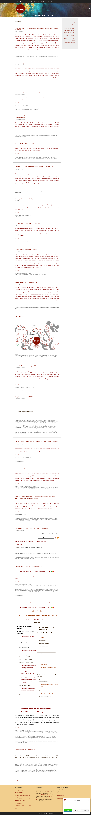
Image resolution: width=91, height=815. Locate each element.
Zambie (42, 159)
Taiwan (20, 159)
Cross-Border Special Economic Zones (24, 588)
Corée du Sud (41, 765)
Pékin (34, 429)
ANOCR (37, 790)
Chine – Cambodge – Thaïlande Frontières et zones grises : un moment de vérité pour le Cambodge (36, 28)
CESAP (57, 732)
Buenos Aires (22, 422)
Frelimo (55, 425)
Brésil (27, 157)
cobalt (40, 423)
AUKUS (17, 307)
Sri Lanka (42, 356)
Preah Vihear (55, 191)
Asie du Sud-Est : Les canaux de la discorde (26, 249)
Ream (24, 216)
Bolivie (48, 421)
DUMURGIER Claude (19, 514)
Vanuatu (36, 159)
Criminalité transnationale (30, 56)
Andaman (26, 557)
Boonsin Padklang (25, 191)
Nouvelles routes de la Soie (48, 428)
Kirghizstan (16, 356)
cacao (39, 106)
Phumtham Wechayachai (39, 191)
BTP (28, 764)
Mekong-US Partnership (35, 739)
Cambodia (45, 585)
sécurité (54, 431)
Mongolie (28, 356)
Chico (39, 764)
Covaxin (45, 765)
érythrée (26, 425)
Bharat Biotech (53, 763)
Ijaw (20, 767)
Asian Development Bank (38, 731)
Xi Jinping (20, 433)
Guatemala (19, 158)
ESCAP (50, 735)
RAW (47, 429)
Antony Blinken (42, 763)
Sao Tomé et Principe (48, 431)
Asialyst (45, 791)
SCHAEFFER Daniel (18, 556)
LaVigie (50, 796)
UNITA (47, 432)
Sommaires (36, 1)
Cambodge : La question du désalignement (25, 199)
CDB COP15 (50, 585)
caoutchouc (48, 106)
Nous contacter (60, 792)
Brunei (33, 355)
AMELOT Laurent (19, 134)
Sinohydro (23, 432)
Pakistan (29, 429)
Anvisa (47, 763)
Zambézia (55, 771)
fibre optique (35, 766)
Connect (34, 458)
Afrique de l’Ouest (43, 420)
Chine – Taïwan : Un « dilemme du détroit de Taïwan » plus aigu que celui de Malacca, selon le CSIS (24, 807)
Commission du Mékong (21, 733)
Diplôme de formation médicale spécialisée (26, 518)
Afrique (20, 106)
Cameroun (30, 422)
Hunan (16, 767)
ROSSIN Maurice (52, 554)
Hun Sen (33, 191)
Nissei (39, 428)
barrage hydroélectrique (24, 732)
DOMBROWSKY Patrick (40, 553)
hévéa (16, 109)
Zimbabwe (24, 433)
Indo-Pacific (32, 589)
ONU (44, 158)
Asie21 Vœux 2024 (19, 316)
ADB (23, 731)
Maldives (25, 356)
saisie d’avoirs (20, 136)
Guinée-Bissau (52, 108)
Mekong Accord (42, 738)
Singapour (33, 109)
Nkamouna (42, 428)
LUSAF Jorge (27, 105)
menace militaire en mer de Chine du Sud (27, 488)
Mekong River (54, 738)
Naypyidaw (40, 488)
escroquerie (36, 135)
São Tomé (43, 431)
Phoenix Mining (37, 429)
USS (37, 520)
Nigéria (46, 769)
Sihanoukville (48, 307)
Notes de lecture (43, 1)
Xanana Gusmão (50, 771)
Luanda (34, 427)
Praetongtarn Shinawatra (48, 191)
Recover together (53, 458)
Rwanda (18, 431)
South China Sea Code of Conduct (39, 591)
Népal (42, 158)
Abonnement (29, 1)
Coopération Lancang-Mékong (24, 735)
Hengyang (53, 766)
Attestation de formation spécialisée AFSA (25, 515)
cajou (41, 106)
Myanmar (39, 158)
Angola (22, 157)
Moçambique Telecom (23, 769)
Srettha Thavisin (44, 274)
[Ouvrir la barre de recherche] (74, 1)
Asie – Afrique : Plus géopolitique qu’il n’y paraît (27, 93)
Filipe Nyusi (39, 425)
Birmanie (23, 135)
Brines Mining (17, 422)
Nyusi (55, 428)
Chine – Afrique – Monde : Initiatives (24, 143)
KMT (73, 32)
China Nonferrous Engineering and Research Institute (28, 423)
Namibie (31, 428)
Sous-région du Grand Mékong (33, 741)
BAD (49, 731)
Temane (26, 771)
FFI (54, 518)
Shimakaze (44, 307)
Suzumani (53, 307)
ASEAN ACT (23, 458)
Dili (24, 766)
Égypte (23, 425)
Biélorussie (16, 764)
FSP (35, 519)
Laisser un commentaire (20, 275)
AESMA (42, 794)
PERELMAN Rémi (40, 554)
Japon (36, 307)
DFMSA (42, 517)
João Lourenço (47, 426)
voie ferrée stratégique (43, 592)
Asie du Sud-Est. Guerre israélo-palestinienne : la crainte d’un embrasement (34, 366)
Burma (38, 585)
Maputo (46, 427)
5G (16, 763)
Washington (17, 433)
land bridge (35, 274)
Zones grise (56, 56)
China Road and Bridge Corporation (25, 765)
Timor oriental (30, 771)
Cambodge (17, 56)
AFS (16, 515)
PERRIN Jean (46, 554)
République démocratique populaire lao (21, 741)
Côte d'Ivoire (18, 108)
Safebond (21, 431)
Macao (22, 356)
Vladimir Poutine (55, 432)
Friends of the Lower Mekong (24, 736)
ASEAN (20, 191)
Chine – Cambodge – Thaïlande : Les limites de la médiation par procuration (34, 63)
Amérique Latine (21, 557)
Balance (27, 458)
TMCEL (38, 771)
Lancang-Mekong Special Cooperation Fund (26, 590)
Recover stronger (47, 458)
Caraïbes (36, 557)
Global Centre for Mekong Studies (37, 736)
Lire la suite (17, 52)
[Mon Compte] (52, 1)
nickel (36, 428)
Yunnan (51, 592)
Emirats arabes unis (33, 108)
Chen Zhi (21, 56)
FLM (18, 736)
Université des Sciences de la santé (30, 520)
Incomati (22, 767)
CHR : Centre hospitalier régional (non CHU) (28, 517)
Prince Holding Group (46, 56)
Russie (40, 356)
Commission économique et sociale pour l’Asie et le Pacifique (36, 733)
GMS (45, 736)
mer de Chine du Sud (21, 558)
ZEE (15, 772)
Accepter (67, 810)
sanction (24, 136)
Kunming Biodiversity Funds (39, 589)
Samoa (18, 159)
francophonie (32, 307)
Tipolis (35, 432)
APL (73, 21)
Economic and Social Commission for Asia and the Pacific (39, 735)
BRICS (57, 421)
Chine (24, 56)
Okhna (36, 56)
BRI (16, 274)
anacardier (34, 106)
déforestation (23, 108)
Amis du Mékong (28, 731)
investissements (52, 135)
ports (42, 429)
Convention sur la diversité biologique (40, 586)
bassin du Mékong (28, 585)
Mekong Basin (38, 590)
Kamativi (51, 426)
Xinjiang (48, 592)
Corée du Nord (27, 307)
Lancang (39, 737)
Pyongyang (37, 770)
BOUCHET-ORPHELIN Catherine (21, 553)
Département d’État (48, 423)
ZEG (17, 772)
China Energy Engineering (47, 422)
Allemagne (21, 421)
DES (37, 517)
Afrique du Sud (49, 420)
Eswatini (51, 157)
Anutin (17, 191)
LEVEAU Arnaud (28, 55)
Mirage (54, 427)
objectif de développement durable (41, 519)
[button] (88, 800)
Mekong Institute (48, 738)
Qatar (30, 109)
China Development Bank (44, 764)
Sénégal (19, 432)
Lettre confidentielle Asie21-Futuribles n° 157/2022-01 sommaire (31, 528)
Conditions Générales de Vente (63, 797)
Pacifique (36, 356)
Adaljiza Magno (20, 763)
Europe (48, 108)
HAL (29, 426)
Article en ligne (18, 730)
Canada (34, 422)
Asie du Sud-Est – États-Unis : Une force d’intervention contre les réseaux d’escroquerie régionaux (33, 116)
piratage (26, 770)
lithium (31, 427)
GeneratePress (51, 813)
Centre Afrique (40, 422)
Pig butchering (39, 56)
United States (30, 592)
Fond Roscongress (44, 425)
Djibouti (53, 423)
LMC (25, 738)
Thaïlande (51, 56)
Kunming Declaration (48, 589)
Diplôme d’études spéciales (38, 518)
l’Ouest (53, 767)
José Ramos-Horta (36, 767)
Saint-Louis (26, 431)
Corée (42, 355)
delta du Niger (19, 766)
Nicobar (26, 558)
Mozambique (35, 158)
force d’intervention (51, 425)
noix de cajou (21, 109)
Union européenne (31, 159)
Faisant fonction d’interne (49, 518)
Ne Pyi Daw (45, 488)
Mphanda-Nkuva (38, 769)
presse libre (53, 488)
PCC (31, 429)
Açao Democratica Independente (21, 420)
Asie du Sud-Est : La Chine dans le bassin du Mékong (28, 566)
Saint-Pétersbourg (31, 431)
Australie (26, 355)
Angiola (24, 421)
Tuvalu (27, 159)
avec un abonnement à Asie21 (46, 538)
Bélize (25, 157)
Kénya (26, 158)
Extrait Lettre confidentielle (20, 55)
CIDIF (48, 791)
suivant (20, 780)
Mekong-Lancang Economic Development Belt (22, 739)
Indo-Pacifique (68, 30)
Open (43, 458)
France (33, 519)
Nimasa (49, 769)
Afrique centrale (37, 420)
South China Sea (30, 591)
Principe (44, 429)
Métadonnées (23, 730)
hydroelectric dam (18, 737)
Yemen (39, 159)
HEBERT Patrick (28, 457)
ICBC (18, 767)
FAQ (58, 800)
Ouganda (47, 158)
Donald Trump (46, 157)
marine (38, 307)
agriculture (23, 106)
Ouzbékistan (33, 356)
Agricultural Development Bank (28, 763)
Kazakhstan (56, 557)
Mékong (38, 738)
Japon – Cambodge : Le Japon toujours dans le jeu (27, 282)
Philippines (49, 388)
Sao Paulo (39, 431)
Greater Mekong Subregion (50, 736)
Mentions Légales (60, 795)
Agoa (20, 157)
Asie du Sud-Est (18, 135)
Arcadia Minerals (32, 421)
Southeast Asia (48, 591)
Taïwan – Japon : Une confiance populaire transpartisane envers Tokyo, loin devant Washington (22, 795)
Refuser (76, 810)
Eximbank (30, 766)
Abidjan (17, 106)
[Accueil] (17, 1)
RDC (15, 159)
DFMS (39, 517)
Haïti (22, 158)
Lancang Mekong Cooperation (46, 737)
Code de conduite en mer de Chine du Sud (26, 586)
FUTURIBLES (47, 794)
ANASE (17, 487)
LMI (27, 738)
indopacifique (52, 557)
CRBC (48, 765)
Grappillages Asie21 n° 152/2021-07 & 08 (25, 749)
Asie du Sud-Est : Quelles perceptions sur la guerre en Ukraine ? (31, 468)
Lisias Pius (28, 427)
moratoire (28, 769)
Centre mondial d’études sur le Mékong (48, 732)
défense (43, 423)
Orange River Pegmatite (23, 429)
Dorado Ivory (28, 108)
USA (52, 741)
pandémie (16, 770)
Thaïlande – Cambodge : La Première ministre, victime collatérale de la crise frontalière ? (34, 167)
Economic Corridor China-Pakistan (45, 588)
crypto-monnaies (52, 765)
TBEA (55, 770)
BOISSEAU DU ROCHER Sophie (21, 189)
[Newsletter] (48, 1)
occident (25, 109)
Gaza (44, 766)
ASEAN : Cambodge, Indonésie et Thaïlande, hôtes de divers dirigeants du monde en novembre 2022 (36, 442)
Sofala (47, 770)
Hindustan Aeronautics (34, 426)
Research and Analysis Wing (53, 429)
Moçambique (17, 769)
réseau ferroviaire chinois (23, 591)
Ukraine (37, 432)
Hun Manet (30, 274)
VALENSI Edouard (29, 556)
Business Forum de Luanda (33, 157)
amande (27, 106)
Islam (33, 388)
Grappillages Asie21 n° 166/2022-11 (24, 397)
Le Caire (24, 427)
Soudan (26, 432)
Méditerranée (50, 427)
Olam (28, 109)
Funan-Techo (26, 274)
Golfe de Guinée (20, 426)
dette (22, 766)
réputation (16, 136)
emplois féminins (40, 108)
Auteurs (22, 1)
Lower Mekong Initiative (32, 738)
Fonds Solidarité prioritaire (26, 519)
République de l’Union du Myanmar (21, 489)
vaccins (41, 771)
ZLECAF (45, 159)
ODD (21, 520)
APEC (17, 458)
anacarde (30, 106)
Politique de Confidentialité (62, 798)
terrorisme (56, 388)
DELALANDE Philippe (31, 553)
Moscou (19, 428)
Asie (36, 106)
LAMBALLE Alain (29, 554)
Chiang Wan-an (40, 557)
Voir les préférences (85, 810)
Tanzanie (23, 159)
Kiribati (29, 158)
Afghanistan (18, 355)
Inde (17, 109)
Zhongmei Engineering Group (23, 772)
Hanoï (56, 108)
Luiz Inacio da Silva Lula (40, 427)
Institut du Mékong (34, 737)
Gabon (42, 766)
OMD (23, 520)
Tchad (32, 432)
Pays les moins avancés (53, 158)
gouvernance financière (46, 135)
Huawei (56, 766)
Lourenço (47, 767)
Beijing (32, 585)
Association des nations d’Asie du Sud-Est (35, 487)
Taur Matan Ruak (51, 770)
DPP (68, 28)
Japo (41, 426)
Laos (56, 135)
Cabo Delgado (31, 764)
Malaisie (45, 388)
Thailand (22, 592)
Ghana (16, 158)
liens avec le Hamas (40, 388)
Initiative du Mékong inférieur (26, 737)
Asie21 (17, 354)
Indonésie (51, 355)
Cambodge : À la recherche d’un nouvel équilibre (27, 223)
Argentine (37, 421)
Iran (54, 355)
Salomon (35, 431)
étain (29, 425)
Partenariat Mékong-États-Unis (50, 739)
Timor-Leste (20, 390)
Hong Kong (45, 355)
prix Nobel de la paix (31, 770)
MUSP (40, 739)
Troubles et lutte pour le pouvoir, (32, 547)
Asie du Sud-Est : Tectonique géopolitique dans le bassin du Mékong (32, 602)
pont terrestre (39, 274)
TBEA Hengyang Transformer (19, 771)
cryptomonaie (31, 135)
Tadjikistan (47, 356)
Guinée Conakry (25, 426)
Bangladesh (44, 421)
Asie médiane (22, 355)
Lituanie (16, 558)
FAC (43, 518)
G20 (37, 458)
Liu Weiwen (43, 767)
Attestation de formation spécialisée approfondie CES (41, 515)
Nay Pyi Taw (36, 488)
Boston (50, 421)
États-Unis (45, 108)
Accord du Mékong (19, 731)
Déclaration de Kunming (35, 588)
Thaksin (19, 192)
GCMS (30, 736)
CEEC (36, 422)
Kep (23, 242)
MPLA (27, 428)
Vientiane (34, 592)
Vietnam (36, 109)
